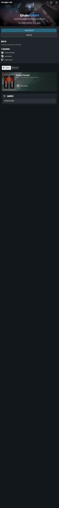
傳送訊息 (29, 35)
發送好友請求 (29, 30)
